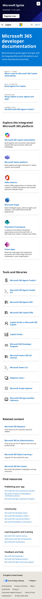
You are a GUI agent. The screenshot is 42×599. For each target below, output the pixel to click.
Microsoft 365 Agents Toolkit (22, 280)
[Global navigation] (2, 25)
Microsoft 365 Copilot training (16, 536)
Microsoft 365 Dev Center (16, 466)
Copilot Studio (16, 334)
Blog (32, 586)
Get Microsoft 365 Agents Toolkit (19, 109)
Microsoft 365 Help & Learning (18, 454)
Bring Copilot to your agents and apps (19, 97)
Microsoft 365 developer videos (16, 516)
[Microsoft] (21, 24)
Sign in (37, 25)
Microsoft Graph (12, 205)
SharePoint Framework (15, 227)
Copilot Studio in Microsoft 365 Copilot (23, 323)
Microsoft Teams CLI (19, 367)
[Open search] (32, 25)
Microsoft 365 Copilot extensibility (20, 140)
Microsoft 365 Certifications (15, 542)
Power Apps (10, 249)
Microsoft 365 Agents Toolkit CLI (22, 291)
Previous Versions (21, 586)
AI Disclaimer (7, 586)
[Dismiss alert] (38, 3)
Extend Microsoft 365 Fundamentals (18, 539)
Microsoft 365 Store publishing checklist (20, 491)
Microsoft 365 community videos (17, 519)
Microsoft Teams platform (16, 162)
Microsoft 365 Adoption (15, 426)
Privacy (15, 589)
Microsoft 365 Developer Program (20, 345)
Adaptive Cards (16, 378)
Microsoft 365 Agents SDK (21, 302)
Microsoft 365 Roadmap (13, 556)
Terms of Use (30, 592)
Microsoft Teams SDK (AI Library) (21, 356)
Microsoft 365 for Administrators (19, 440)
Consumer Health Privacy (11, 592)
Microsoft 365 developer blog (16, 513)
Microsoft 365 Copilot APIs (21, 312)
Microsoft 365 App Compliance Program (19, 499)
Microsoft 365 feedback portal (16, 559)
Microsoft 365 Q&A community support (19, 562)
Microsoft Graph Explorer (21, 388)
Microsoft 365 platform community (18, 522)
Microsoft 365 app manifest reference (22, 399)
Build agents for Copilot (15, 86)
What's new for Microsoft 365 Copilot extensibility (21, 74)
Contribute (6, 589)
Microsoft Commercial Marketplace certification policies (18, 495)
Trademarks (6, 596)
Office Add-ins (11, 182)
